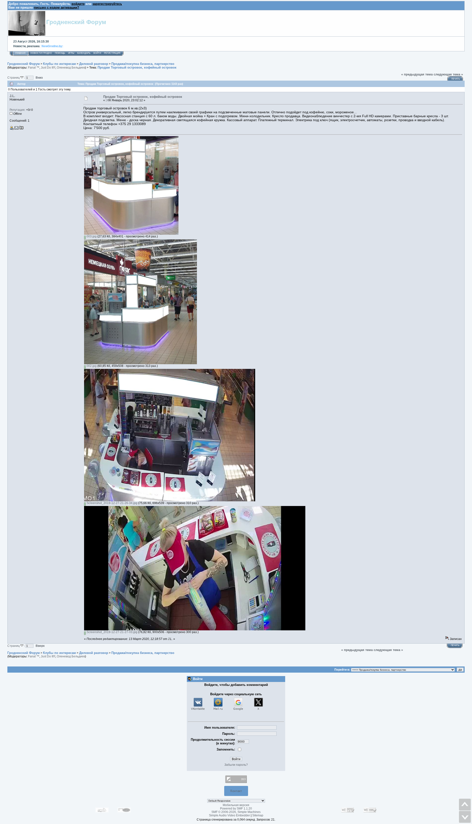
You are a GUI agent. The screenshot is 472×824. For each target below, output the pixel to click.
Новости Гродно (41, 53)
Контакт (236, 791)
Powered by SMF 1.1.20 (236, 808)
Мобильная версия (236, 805)
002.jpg (91, 366)
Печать (455, 79)
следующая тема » (448, 74)
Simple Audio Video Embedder (229, 815)
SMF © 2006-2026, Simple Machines (236, 812)
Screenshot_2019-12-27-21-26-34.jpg (111, 503)
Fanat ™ (33, 67)
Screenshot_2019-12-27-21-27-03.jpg (111, 632)
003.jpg (91, 236)
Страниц (13, 77)
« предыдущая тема (417, 74)
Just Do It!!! (48, 67)
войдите (78, 4)
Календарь (83, 53)
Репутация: (17, 110)
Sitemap (257, 815)
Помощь (60, 53)
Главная (20, 53)
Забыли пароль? (236, 764)
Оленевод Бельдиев (71, 67)
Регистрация (112, 53)
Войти (97, 53)
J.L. (12, 96)
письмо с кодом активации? (56, 7)
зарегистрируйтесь (107, 4)
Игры (71, 53)
